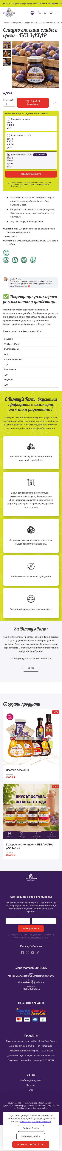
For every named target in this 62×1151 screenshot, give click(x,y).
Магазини (31, 1085)
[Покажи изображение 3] (7, 62)
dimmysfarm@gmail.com (31, 982)
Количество (9, 100)
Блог (30, 1090)
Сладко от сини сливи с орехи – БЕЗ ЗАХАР (31, 1050)
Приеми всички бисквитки (30, 1144)
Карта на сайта (40, 1108)
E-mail (43, 916)
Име (17, 916)
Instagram (27, 952)
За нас (31, 668)
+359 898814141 (39, 13)
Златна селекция (17, 770)
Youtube (32, 952)
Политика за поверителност (35, 1121)
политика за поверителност (34, 937)
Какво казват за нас (31, 1080)
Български (33, 13)
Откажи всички (31, 1128)
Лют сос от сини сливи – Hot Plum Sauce (30, 1046)
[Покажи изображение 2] (7, 53)
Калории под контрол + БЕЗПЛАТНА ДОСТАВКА (29, 846)
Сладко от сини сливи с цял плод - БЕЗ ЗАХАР (31, 1060)
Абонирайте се (31, 928)
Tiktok (37, 952)
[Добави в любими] (54, 102)
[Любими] (51, 13)
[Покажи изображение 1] (7, 45)
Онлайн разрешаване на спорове (30, 1105)
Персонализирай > (30, 1136)
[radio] (31, 123)
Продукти (31, 1035)
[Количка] (45, 13)
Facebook (22, 952)
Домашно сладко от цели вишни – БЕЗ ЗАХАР (31, 1055)
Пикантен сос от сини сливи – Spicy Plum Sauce (31, 1041)
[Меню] (57, 13)
